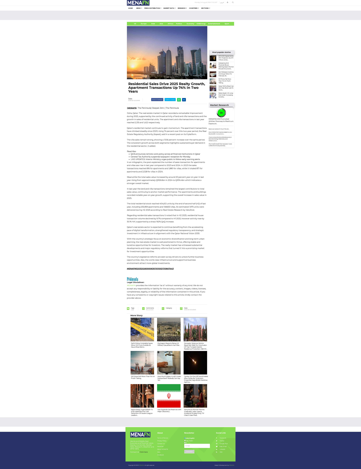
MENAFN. (141, 465)
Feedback (160, 455)
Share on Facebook (157, 99)
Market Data (168, 8)
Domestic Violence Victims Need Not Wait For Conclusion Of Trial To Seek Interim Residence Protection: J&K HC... (195, 346)
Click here (144, 452)
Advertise (160, 446)
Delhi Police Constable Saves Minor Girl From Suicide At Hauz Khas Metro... (142, 345)
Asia (161, 24)
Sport (225, 24)
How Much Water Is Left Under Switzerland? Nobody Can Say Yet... (169, 378)
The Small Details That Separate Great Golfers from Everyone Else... (220, 144)
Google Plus (223, 443)
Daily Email (223, 446)
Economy (190, 24)
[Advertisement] (181, 15)
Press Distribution (152, 8)
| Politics (178, 24)
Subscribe (189, 451)
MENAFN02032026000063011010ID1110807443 (150, 269)
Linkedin (222, 449)
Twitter (221, 441)
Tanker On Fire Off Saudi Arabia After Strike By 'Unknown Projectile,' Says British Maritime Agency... (196, 379)
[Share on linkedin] (184, 99)
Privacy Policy (161, 441)
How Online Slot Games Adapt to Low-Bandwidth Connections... (220, 133)
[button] (227, 2)
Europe (143, 24)
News (138, 8)
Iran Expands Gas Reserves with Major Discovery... (169, 410)
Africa (169, 24)
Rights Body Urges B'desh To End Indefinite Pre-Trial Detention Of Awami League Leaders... (142, 412)
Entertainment (211, 24)
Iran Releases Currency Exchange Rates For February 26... (226, 74)
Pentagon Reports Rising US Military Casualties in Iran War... (169, 344)
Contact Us (161, 443)
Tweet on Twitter (170, 99)
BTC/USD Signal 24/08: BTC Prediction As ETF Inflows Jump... (226, 58)
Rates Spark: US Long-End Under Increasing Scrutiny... (226, 95)
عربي (222, 2)
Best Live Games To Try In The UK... (219, 129)
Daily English (190, 438)
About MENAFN (162, 449)
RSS (220, 452)
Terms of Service (162, 438)
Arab (153, 24)
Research (181, 8)
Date (130, 99)
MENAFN (132, 108)
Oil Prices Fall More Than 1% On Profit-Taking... (225, 81)
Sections (205, 8)
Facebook (222, 438)
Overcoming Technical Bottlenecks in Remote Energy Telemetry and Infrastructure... (220, 138)
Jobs (158, 452)
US (132, 24)
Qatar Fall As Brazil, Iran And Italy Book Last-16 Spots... (226, 88)
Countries (193, 8)
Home (130, 8)
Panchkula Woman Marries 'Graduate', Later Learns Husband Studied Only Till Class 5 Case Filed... (194, 412)
